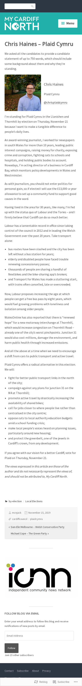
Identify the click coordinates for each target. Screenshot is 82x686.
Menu (70, 23)
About (35, 670)
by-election (15, 501)
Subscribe (23, 670)
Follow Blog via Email (22, 613)
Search (32, 6)
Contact (9, 670)
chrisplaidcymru (57, 102)
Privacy (46, 670)
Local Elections (34, 501)
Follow (11, 648)
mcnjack (16, 512)
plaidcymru (36, 519)
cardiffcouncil (19, 519)
